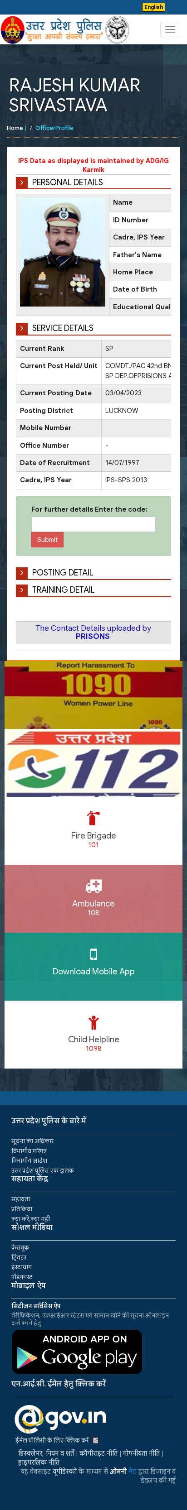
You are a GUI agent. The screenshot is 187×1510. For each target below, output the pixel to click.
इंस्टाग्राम (21, 1267)
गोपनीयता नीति (141, 1453)
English (153, 7)
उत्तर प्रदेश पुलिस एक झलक (42, 1170)
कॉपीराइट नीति (98, 1453)
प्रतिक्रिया (21, 1209)
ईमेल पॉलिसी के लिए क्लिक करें (52, 1440)
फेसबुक (20, 1247)
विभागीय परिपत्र (29, 1151)
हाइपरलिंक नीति (38, 1462)
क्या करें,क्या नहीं (30, 1219)
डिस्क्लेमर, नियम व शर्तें (46, 1453)
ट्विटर (18, 1257)
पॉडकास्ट (22, 1277)
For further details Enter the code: (89, 509)
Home (15, 128)
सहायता (20, 1199)
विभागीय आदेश (29, 1161)
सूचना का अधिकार (32, 1141)
